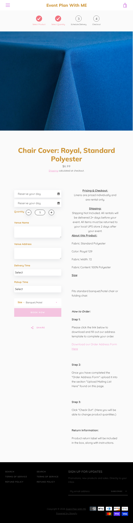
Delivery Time (22, 265)
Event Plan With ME (66, 5)
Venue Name (21, 222)
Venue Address (23, 244)
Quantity (19, 211)
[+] (51, 212)
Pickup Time (21, 282)
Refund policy (14, 482)
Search (9, 471)
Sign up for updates (85, 472)
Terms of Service (16, 476)
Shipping (53, 170)
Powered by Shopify (66, 513)
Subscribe (117, 491)
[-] (28, 212)
